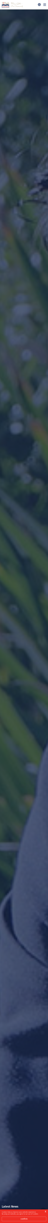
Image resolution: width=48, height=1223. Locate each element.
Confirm (24, 1219)
